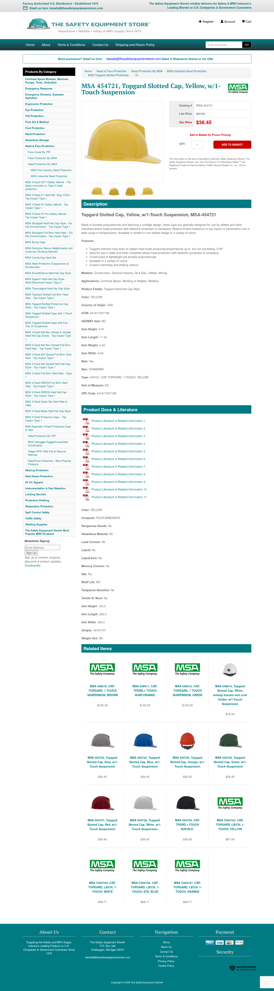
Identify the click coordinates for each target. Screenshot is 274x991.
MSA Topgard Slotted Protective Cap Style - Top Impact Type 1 (46, 305)
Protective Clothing (37, 500)
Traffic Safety (33, 518)
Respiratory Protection (39, 506)
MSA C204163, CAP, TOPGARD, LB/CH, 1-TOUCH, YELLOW (230, 824)
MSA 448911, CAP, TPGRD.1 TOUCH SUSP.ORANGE (145, 690)
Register (208, 21)
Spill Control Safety (37, 512)
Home (30, 44)
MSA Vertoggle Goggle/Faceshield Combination (48, 443)
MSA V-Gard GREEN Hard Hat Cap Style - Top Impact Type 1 (45, 393)
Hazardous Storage (37, 140)
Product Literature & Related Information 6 (118, 459)
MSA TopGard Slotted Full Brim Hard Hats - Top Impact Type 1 (46, 296)
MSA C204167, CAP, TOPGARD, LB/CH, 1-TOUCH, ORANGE (187, 887)
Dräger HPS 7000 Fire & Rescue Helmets (47, 453)
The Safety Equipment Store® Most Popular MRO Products (47, 532)
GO (247, 45)
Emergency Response (38, 88)
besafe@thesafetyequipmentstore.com (107, 957)
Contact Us (100, 44)
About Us (166, 947)
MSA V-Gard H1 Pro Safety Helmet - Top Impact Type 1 (46, 215)
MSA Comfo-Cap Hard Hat (40, 257)
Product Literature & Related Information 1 (118, 421)
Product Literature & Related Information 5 (118, 451)
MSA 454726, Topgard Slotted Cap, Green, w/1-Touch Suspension (230, 761)
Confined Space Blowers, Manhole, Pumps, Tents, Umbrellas (47, 80)
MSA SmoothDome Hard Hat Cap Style (48, 273)
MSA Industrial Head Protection (49, 176)
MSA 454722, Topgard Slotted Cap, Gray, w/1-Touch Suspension (102, 761)
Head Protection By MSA (42, 164)
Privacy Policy (166, 961)
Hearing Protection (37, 470)
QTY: (182, 144)
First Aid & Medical (37, 122)
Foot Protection (35, 128)
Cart (248, 21)
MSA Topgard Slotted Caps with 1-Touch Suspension (48, 315)
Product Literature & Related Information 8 (118, 474)
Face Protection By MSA (42, 158)
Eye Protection (34, 110)
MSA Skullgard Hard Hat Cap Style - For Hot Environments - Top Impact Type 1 (48, 224)
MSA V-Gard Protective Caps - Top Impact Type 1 (45, 418)
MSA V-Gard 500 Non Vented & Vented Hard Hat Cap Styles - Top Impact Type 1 (48, 335)
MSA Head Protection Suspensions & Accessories (47, 265)
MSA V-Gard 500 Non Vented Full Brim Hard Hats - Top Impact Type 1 (47, 346)
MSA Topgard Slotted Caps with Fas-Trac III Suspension (46, 324)
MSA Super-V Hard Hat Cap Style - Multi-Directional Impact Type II (45, 280)
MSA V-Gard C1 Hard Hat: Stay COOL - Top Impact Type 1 (48, 196)
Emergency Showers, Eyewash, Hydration (44, 96)
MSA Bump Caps (35, 242)
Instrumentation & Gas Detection (45, 488)
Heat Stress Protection (39, 476)
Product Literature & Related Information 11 (119, 497)
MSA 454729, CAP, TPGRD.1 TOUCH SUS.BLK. (187, 824)
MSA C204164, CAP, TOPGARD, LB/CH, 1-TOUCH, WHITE (102, 887)
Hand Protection (35, 134)
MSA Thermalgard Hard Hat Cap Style (47, 288)
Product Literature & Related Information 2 (118, 428)
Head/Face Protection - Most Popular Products (49, 462)
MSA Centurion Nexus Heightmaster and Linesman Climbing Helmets (48, 249)
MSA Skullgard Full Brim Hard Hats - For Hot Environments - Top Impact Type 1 (49, 234)
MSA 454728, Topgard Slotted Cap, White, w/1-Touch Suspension (145, 824)
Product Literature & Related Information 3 (118, 436)
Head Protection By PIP (42, 436)
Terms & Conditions (71, 44)
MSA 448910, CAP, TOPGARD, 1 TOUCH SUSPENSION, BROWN (102, 690)
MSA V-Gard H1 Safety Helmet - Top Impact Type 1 (46, 206)
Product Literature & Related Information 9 (118, 482)
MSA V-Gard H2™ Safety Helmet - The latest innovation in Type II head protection (48, 185)
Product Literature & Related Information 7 (118, 466)
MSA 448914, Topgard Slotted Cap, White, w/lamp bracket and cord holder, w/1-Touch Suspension (230, 695)
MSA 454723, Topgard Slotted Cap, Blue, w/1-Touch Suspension (144, 761)
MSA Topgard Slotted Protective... (109, 75)
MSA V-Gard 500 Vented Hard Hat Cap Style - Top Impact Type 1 (47, 365)
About (46, 44)
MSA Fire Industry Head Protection (51, 170)
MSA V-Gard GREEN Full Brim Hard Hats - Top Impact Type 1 (46, 384)
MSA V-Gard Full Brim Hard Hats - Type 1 (48, 375)
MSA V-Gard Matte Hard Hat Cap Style (48, 411)
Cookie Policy (166, 966)
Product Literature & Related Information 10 (119, 489)
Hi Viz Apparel (34, 482)
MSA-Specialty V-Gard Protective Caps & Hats (48, 428)
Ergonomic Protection (39, 104)
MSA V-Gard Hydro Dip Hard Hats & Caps (46, 403)
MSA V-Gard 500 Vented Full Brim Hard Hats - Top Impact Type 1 (48, 356)
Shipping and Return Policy (135, 44)
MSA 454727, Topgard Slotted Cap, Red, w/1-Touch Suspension (102, 824)
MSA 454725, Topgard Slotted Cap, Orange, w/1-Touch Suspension (187, 761)
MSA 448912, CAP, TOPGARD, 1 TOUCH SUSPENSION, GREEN (187, 690)
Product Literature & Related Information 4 (118, 444)
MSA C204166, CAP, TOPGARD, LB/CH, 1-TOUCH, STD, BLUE (145, 887)
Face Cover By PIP (39, 152)
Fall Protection (34, 116)
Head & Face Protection (39, 146)
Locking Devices (35, 494)
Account (229, 21)
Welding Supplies (36, 524)
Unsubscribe (33, 565)
